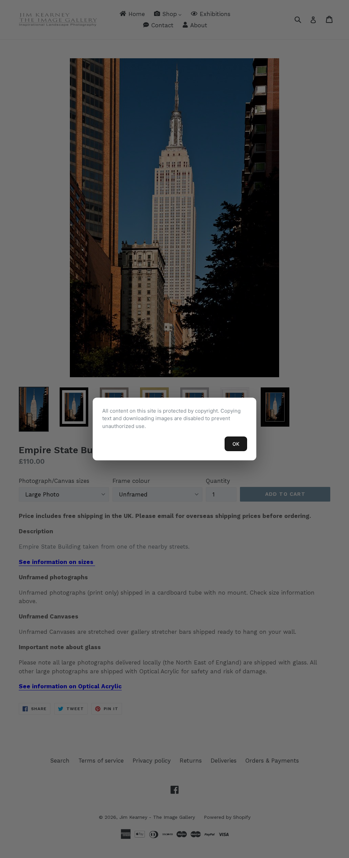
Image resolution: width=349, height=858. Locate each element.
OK (235, 444)
